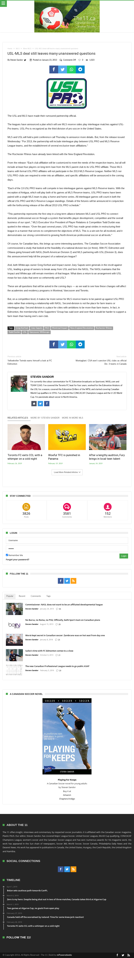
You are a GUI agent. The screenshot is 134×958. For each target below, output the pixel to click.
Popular (9, 596)
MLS (17, 48)
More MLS (27, 48)
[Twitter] (67, 581)
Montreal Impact (59, 328)
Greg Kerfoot (22, 328)
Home (10, 48)
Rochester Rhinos (104, 328)
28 (59, 624)
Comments (36, 596)
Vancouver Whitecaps (39, 332)
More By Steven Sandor (45, 418)
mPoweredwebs (64, 955)
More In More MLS (72, 418)
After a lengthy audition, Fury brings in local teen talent (107, 456)
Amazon (67, 794)
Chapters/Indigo (67, 798)
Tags (48, 596)
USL (25, 332)
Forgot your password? (17, 559)
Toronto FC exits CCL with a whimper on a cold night (25, 456)
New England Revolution (81, 328)
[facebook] (53, 69)
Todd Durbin (14, 332)
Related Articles (18, 418)
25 (59, 639)
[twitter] (62, 69)
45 (60, 609)
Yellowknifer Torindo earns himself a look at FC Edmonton (30, 360)
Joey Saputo (36, 328)
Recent (22, 596)
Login (123, 556)
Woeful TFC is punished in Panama (64, 456)
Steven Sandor (16, 60)
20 (60, 670)
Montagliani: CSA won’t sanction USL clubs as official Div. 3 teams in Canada (101, 360)
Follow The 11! (19, 937)
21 (59, 655)
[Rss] (73, 581)
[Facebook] (61, 581)
